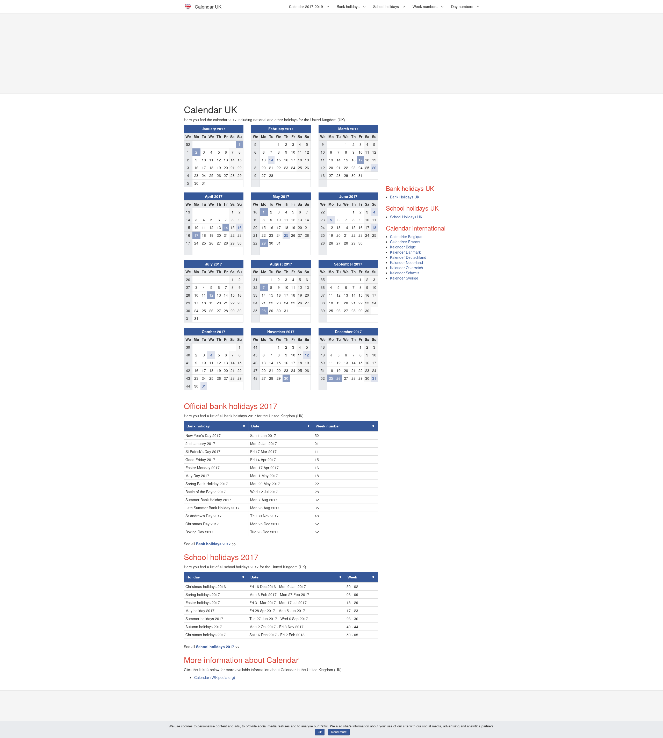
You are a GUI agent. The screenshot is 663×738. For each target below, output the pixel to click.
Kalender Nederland (406, 262)
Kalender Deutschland (408, 257)
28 (264, 310)
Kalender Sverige (404, 278)
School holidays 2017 (215, 646)
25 (286, 235)
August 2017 (281, 264)
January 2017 (213, 128)
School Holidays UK (406, 216)
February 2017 (280, 128)
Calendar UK (208, 6)
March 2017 (348, 128)
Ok (320, 732)
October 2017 (213, 331)
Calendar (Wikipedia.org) (214, 677)
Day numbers (462, 6)
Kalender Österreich (406, 267)
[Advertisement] (331, 53)
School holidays (386, 6)
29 (264, 243)
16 (239, 227)
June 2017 (348, 196)
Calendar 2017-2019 (306, 6)
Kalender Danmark (405, 252)
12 (211, 295)
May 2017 (281, 196)
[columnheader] (216, 426)
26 (374, 167)
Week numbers (425, 6)
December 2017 (348, 331)
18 (374, 227)
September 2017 (348, 264)
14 (271, 159)
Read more (339, 732)
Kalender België (403, 246)
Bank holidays (349, 6)
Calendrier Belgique (406, 236)
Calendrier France (405, 241)
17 (360, 159)
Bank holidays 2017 (213, 543)
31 (204, 386)
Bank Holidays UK (404, 196)
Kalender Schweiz (404, 272)
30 (286, 378)
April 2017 (213, 196)
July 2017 (213, 264)
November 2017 (280, 331)
